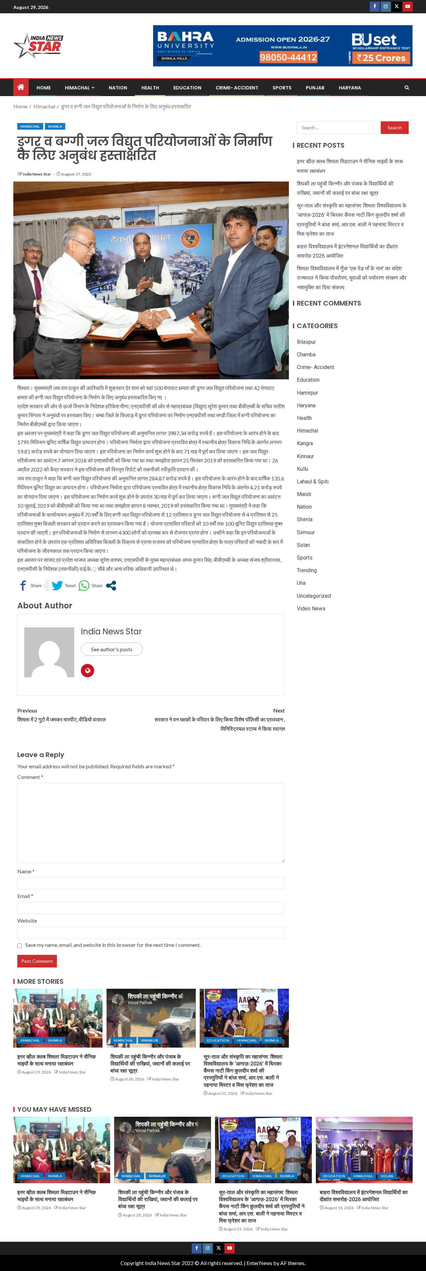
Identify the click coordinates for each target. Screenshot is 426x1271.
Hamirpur (307, 392)
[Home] (21, 87)
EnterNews (259, 1263)
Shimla (55, 126)
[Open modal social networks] (111, 585)
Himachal (77, 87)
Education (187, 87)
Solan (303, 545)
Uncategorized (314, 595)
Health (150, 87)
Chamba (306, 354)
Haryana (350, 87)
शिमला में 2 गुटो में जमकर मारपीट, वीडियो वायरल (61, 714)
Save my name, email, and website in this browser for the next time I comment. (113, 945)
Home (44, 87)
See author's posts (111, 649)
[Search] (407, 87)
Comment (30, 777)
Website (27, 920)
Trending (307, 570)
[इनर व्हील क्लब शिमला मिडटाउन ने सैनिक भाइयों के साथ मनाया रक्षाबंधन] (58, 1018)
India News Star (37, 174)
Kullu (302, 469)
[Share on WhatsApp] (90, 585)
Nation (118, 87)
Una (301, 583)
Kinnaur (149, 1040)
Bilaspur (306, 342)
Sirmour (306, 532)
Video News (311, 608)
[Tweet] (64, 585)
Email (25, 896)
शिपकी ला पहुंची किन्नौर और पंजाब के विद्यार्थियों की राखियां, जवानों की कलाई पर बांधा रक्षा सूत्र (150, 1064)
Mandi (304, 494)
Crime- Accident (237, 87)
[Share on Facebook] (29, 585)
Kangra (305, 443)
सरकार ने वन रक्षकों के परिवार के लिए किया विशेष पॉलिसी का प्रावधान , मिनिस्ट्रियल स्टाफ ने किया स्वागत (219, 719)
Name (26, 871)
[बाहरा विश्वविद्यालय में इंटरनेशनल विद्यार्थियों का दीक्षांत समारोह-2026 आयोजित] (364, 1150)
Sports (282, 87)
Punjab (315, 87)
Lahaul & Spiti (312, 481)
